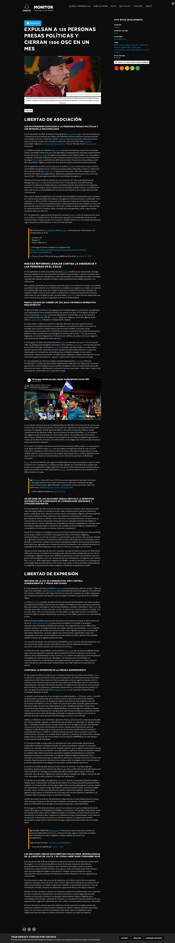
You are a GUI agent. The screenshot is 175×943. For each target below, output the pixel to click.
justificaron (71, 295)
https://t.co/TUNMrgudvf (39, 250)
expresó (68, 651)
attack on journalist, (119, 49)
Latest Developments (120, 39)
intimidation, (117, 47)
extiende (36, 602)
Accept (124, 938)
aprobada (53, 591)
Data (113, 6)
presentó (59, 588)
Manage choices (154, 938)
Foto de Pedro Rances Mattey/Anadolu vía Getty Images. (83, 94)
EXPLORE (138, 6)
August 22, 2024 (59, 491)
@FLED (53, 833)
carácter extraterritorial (41, 623)
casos (34, 560)
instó (86, 432)
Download (35, 23)
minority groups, (143, 45)
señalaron (62, 139)
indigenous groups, (119, 45)
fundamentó (48, 171)
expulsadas (90, 144)
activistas (87, 141)
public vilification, (136, 49)
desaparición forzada (62, 690)
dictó (69, 166)
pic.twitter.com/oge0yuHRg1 (62, 487)
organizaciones (36, 320)
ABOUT (149, 6)
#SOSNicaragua (55, 250)
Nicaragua (117, 27)
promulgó (44, 315)
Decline (137, 938)
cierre (28, 462)
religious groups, (136, 47)
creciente (58, 150)
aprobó (65, 272)
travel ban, (128, 49)
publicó (96, 675)
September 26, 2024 (83, 256)
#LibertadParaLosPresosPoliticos (73, 250)
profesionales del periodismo (54, 144)
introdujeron (78, 345)
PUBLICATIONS (101, 6)
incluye (95, 607)
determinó (39, 183)
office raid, (128, 45)
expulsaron (62, 780)
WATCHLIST (125, 6)
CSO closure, (135, 45)
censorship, (117, 52)
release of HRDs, (126, 47)
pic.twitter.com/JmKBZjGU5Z (41, 252)
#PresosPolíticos (49, 230)
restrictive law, (146, 49)
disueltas (63, 470)
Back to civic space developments (133, 62)
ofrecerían (43, 155)
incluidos (54, 317)
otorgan (89, 628)
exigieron (73, 215)
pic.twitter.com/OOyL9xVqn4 (60, 843)
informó (36, 160)
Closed (116, 33)
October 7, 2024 (57, 847)
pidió (50, 448)
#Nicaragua (63, 230)
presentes (57, 347)
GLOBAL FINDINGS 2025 (80, 6)
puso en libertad (72, 134)
